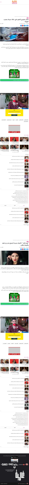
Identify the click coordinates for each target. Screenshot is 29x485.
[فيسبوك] (27, 25)
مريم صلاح (27, 23)
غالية (18, 483)
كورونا (13, 119)
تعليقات (5, 205)
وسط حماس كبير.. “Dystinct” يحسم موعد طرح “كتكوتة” (24, 142)
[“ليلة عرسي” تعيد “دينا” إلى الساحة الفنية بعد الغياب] (24, 147)
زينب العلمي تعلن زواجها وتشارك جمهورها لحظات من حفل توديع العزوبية (4, 150)
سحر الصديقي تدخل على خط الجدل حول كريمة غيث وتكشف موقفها (5, 142)
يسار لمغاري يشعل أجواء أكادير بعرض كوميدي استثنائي (18, 181)
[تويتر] (26, 25)
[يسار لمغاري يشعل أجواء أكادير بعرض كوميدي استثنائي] (26, 183)
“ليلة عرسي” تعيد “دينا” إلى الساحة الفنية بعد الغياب (24, 150)
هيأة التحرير (2, 483)
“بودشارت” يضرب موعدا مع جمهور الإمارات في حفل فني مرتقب (17, 175)
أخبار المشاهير (21, 119)
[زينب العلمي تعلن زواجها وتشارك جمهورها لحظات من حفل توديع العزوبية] (4, 147)
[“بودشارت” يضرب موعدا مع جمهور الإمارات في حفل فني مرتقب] (26, 176)
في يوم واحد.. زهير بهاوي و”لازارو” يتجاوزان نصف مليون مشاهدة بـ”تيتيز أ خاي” (14, 151)
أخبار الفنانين (26, 119)
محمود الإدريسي (9, 119)
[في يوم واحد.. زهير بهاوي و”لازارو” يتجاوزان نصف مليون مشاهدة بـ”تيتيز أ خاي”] (14, 147)
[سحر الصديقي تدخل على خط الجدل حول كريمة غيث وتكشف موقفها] (4, 139)
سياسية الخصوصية (5, 483)
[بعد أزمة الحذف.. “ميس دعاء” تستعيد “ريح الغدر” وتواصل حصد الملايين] (26, 179)
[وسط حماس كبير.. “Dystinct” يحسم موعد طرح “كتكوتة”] (24, 139)
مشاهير (25, 16)
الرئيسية (27, 16)
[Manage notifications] (27, 483)
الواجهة (17, 119)
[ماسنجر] (21, 25)
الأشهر (14, 205)
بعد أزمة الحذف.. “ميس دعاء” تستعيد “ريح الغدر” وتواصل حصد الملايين (16, 178)
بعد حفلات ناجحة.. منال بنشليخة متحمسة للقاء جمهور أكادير (15, 142)
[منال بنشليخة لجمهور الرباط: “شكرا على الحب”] (26, 186)
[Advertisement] (14, 10)
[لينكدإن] (24, 25)
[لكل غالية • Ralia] (14, 2)
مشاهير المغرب (3, 119)
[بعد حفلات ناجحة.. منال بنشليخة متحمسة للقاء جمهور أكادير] (14, 139)
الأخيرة (24, 205)
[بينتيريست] (22, 25)
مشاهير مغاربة (26, 121)
